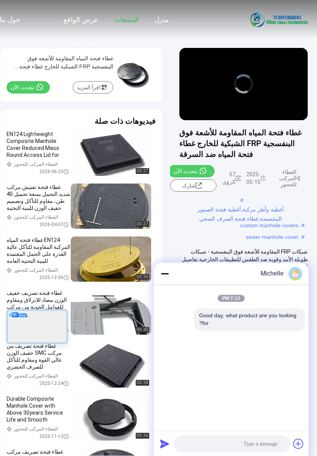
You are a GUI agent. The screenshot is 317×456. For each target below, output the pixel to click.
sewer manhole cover (272, 237)
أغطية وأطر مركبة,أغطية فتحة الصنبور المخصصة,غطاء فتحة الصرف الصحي (241, 210)
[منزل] (279, 19)
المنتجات (126, 20)
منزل (161, 20)
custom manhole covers (269, 225)
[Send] (164, 443)
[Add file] (298, 443)
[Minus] (164, 273)
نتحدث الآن (186, 171)
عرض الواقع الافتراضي (81, 23)
